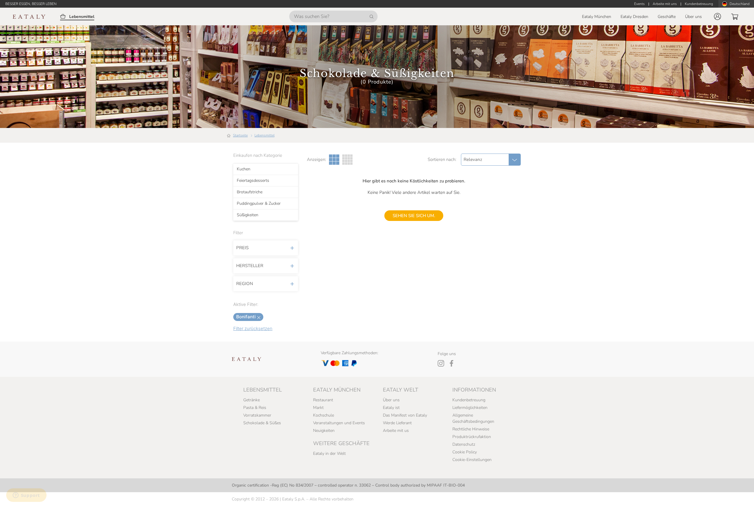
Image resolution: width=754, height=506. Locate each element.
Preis (242, 248)
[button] (717, 16)
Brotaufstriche (249, 192)
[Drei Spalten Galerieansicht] (334, 159)
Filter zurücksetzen (252, 328)
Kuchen (243, 169)
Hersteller (249, 266)
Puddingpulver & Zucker (259, 204)
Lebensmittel (264, 135)
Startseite (240, 135)
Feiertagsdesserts (253, 181)
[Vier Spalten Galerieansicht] (347, 159)
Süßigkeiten (247, 215)
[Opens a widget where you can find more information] (26, 495)
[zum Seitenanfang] (738, 495)
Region (244, 284)
